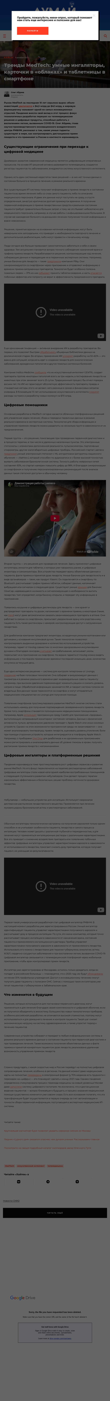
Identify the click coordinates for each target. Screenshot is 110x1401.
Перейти (32, 31)
